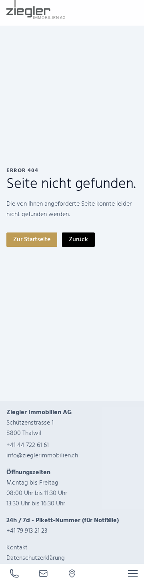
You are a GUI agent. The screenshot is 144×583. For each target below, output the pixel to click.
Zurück (78, 239)
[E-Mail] (43, 573)
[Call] (14, 573)
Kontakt (17, 548)
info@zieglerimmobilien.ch (42, 456)
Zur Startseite (31, 239)
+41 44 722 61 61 (27, 445)
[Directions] (72, 573)
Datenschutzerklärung (35, 558)
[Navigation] (133, 573)
